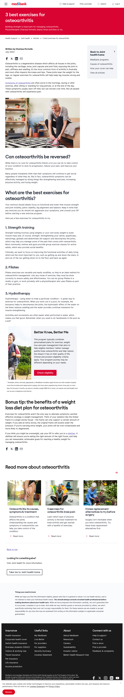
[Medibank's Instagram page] (106, 678)
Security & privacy (42, 651)
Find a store (98, 643)
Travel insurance (12, 655)
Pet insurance (11, 659)
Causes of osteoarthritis (101, 64)
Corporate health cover (16, 639)
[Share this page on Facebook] (6, 58)
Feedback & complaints (103, 651)
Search (103, 4)
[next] (116, 472)
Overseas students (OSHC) (17, 647)
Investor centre (70, 651)
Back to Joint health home (97, 53)
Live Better (39, 639)
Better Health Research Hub (76, 655)
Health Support (11, 38)
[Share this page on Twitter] (11, 58)
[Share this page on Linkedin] (16, 58)
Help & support (68, 4)
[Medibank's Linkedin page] (112, 678)
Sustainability (69, 647)
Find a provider (86, 4)
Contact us (98, 639)
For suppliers (40, 647)
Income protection (13, 666)
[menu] (5, 4)
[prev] (111, 472)
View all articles (97, 72)
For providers (40, 643)
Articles (36, 38)
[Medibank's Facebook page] (94, 678)
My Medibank (40, 635)
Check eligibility (45, 372)
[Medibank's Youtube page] (117, 678)
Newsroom (68, 639)
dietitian (71, 433)
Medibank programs (99, 59)
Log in (117, 4)
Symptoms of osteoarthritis (18, 83)
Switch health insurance (16, 643)
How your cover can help (101, 68)
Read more (18, 536)
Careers (67, 643)
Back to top (12, 549)
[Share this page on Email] (21, 58)
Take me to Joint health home (24, 572)
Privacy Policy (54, 686)
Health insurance (13, 635)
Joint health (25, 38)
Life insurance (11, 662)
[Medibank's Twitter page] (100, 678)
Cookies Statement (37, 686)
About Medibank (71, 635)
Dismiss (8, 692)
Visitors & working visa (15, 651)
